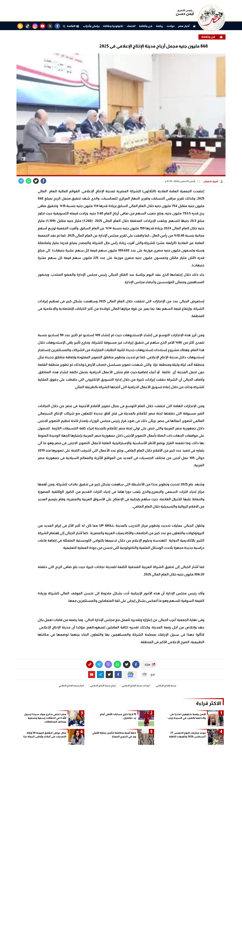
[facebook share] (43, 181)
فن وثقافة (145, 25)
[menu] (64, 26)
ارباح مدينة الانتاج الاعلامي (103, 685)
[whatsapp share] (28, 181)
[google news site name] (130, 674)
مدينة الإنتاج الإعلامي (166, 685)
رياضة (159, 25)
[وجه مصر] (211, 30)
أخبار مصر (183, 25)
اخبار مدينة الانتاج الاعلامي (71, 685)
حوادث (171, 25)
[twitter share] (36, 181)
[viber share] (21, 181)
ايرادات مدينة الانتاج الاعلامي (136, 685)
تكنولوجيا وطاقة (113, 25)
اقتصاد (131, 25)
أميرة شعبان (211, 181)
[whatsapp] (90, 664)
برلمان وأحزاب (91, 25)
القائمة (71, 25)
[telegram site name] (100, 674)
